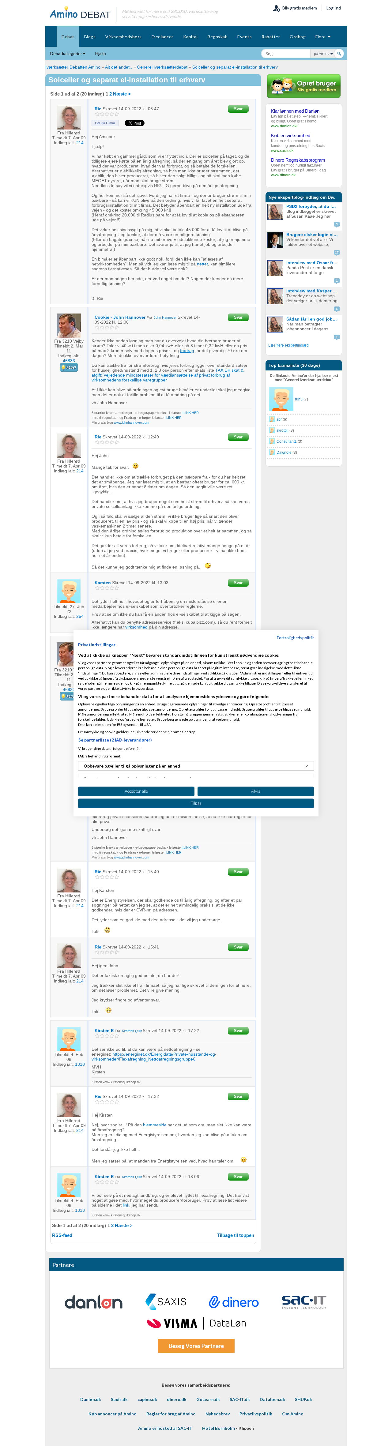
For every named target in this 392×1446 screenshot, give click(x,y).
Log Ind (333, 7)
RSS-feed (62, 1235)
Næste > (122, 93)
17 (337, 252)
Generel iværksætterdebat (162, 67)
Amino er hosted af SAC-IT (165, 1428)
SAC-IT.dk (240, 1399)
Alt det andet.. (118, 67)
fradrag (187, 350)
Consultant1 (287, 441)
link (126, 1205)
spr (279, 419)
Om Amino (292, 1413)
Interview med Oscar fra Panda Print (313, 262)
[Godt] (112, 114)
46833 (69, 360)
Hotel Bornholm (218, 1428)
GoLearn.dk (208, 1399)
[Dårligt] (97, 114)
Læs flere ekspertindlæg (288, 345)
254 (80, 616)
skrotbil (282, 430)
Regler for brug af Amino (171, 1413)
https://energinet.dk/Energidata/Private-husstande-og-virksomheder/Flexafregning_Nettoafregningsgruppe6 (154, 1056)
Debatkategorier (66, 53)
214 (80, 142)
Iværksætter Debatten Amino (72, 67)
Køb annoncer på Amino (113, 1413)
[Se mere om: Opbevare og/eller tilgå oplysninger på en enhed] (306, 766)
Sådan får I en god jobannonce (313, 319)
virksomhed (136, 627)
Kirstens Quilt (132, 1031)
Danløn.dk (90, 1399)
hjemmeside (155, 1124)
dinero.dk (177, 1399)
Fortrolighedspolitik (295, 637)
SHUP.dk (303, 1399)
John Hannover (165, 317)
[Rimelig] (102, 114)
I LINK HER (190, 413)
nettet (202, 263)
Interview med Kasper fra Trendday (313, 290)
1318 (80, 1064)
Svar (238, 109)
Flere (321, 36)
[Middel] (107, 114)
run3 (299, 399)
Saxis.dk (119, 1399)
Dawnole (284, 452)
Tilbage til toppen (235, 1235)
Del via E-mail (105, 123)
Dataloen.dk (272, 1399)
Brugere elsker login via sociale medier (313, 234)
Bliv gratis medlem (299, 7)
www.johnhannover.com (131, 422)
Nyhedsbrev (217, 1413)
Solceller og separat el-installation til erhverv (235, 67)
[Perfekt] (117, 114)
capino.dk (147, 1399)
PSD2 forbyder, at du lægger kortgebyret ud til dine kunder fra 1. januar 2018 (313, 206)
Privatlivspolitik (255, 1413)
